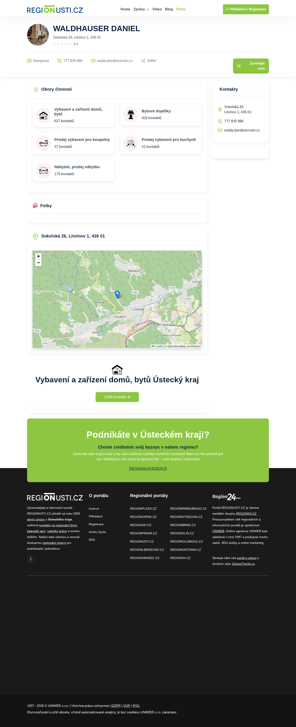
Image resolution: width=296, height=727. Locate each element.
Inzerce (94, 508)
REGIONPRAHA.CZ (143, 533)
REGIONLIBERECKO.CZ (147, 549)
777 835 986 (234, 121)
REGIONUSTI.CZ (142, 541)
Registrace (258, 9)
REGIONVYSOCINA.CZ (186, 517)
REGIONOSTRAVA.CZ (185, 549)
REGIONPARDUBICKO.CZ (188, 508)
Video (157, 9)
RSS (92, 539)
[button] (117, 294)
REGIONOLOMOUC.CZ (186, 541)
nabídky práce (57, 531)
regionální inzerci (54, 542)
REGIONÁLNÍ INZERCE (148, 468)
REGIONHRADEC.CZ (144, 558)
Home (125, 9)
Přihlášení (95, 516)
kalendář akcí (36, 531)
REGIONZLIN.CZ (182, 533)
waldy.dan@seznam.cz (242, 130)
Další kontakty (115, 397)
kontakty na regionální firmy (58, 525)
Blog (169, 9)
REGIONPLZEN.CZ (143, 508)
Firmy (180, 9)
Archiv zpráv (97, 532)
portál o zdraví (247, 558)
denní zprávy (36, 519)
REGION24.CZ (180, 558)
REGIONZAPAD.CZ (143, 517)
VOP (126, 706)
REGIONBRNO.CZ (183, 525)
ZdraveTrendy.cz (243, 563)
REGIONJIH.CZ (140, 525)
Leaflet (158, 346)
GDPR (116, 706)
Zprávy (139, 9)
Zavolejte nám (257, 65)
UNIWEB (218, 531)
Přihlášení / (238, 9)
